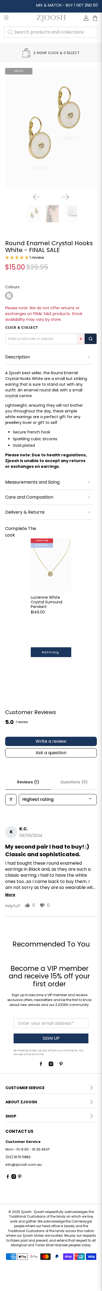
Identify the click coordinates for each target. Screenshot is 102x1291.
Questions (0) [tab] (74, 782)
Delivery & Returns (25, 512)
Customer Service (25, 1088)
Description (17, 357)
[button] (17, 257)
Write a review (51, 741)
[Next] (65, 197)
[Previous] (37, 197)
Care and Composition (29, 497)
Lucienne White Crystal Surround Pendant (46, 602)
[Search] (91, 339)
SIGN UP (51, 1038)
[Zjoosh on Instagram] (51, 1065)
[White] (9, 295)
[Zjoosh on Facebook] (41, 1065)
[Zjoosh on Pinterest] (61, 1065)
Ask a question (51, 753)
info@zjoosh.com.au (23, 1164)
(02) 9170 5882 (18, 1157)
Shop (10, 1116)
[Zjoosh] (51, 18)
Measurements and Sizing (32, 482)
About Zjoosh (21, 1102)
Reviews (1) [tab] (28, 782)
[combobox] (51, 32)
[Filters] (11, 799)
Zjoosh (26, 1212)
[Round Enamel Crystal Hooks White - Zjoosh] (51, 128)
